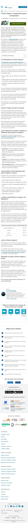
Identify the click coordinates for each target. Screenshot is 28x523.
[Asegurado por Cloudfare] (7, 420)
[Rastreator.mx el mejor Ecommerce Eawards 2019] (22, 420)
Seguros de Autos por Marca (8, 462)
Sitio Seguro (4, 439)
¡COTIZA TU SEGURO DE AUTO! (18, 23)
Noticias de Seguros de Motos (8, 469)
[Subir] (25, 520)
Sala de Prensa (4, 496)
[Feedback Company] (5, 408)
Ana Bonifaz (11, 291)
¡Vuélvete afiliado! (5, 448)
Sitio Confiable (4, 441)
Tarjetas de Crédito (5, 485)
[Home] (2, 11)
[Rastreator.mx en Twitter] (8, 506)
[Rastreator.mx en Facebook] (5, 506)
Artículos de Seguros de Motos (8, 471)
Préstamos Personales (6, 483)
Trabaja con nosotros (6, 446)
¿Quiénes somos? (5, 434)
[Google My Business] (5, 403)
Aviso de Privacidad (18, 510)
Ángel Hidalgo (14, 298)
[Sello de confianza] (14, 420)
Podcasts (3, 494)
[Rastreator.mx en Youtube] (11, 506)
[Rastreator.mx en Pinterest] (19, 506)
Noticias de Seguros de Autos (8, 457)
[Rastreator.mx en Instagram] (17, 506)
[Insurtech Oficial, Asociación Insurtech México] (12, 425)
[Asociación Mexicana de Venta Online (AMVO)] (21, 424)
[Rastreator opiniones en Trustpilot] (5, 424)
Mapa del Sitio (4, 499)
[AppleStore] (18, 392)
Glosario (3, 492)
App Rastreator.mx (14, 387)
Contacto (3, 444)
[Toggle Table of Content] (24, 56)
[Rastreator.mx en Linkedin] (14, 506)
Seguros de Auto (5, 455)
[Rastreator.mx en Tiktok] (22, 506)
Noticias (18, 382)
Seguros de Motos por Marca (8, 473)
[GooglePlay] (9, 392)
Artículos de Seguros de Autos (8, 460)
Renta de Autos (4, 480)
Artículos (10, 382)
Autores (3, 436)
